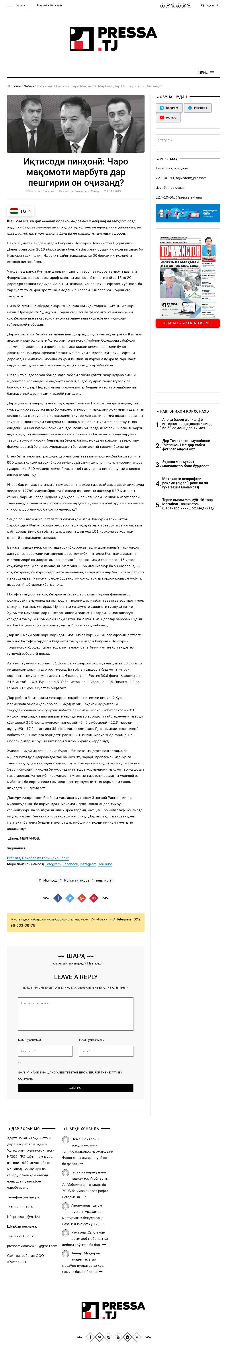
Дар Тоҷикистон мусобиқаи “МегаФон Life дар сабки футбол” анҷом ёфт (186, 445)
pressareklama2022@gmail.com (32, 1246)
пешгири (103, 880)
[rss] (189, 6)
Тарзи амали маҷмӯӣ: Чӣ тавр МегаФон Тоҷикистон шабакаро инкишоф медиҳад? (188, 504)
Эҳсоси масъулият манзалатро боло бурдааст (185, 464)
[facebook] (162, 6)
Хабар (29, 86)
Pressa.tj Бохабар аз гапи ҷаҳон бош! (38, 857)
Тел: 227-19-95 (20, 1236)
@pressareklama (189, 197)
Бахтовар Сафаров (42, 191)
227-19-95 (165, 197)
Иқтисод (68, 191)
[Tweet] (69, 898)
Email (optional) (91, 1040)
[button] (206, 72)
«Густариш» (16, 1261)
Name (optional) (30, 1040)
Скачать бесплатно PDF (187, 323)
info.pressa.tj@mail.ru (23, 1216)
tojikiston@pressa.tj (191, 178)
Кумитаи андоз (76, 880)
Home (16, 86)
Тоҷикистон (82, 191)
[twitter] (168, 6)
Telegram (123, 919)
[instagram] (173, 6)
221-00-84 (165, 178)
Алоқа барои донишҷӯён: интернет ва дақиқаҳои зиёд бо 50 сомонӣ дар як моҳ (187, 423)
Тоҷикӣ (42, 5)
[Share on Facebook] (58, 898)
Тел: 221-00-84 (20, 1207)
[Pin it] (93, 898)
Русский (56, 5)
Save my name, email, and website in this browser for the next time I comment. (70, 1076)
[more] (81, 1163)
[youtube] (178, 6)
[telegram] (184, 6)
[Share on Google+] (81, 898)
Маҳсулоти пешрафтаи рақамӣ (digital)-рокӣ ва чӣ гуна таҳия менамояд (185, 483)
